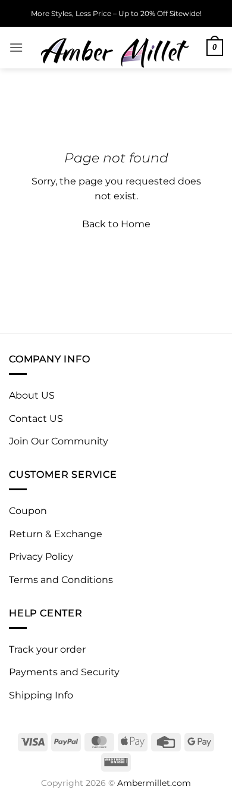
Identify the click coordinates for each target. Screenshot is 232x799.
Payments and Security (64, 672)
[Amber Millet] (114, 47)
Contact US (36, 418)
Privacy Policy (41, 556)
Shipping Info (41, 695)
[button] (16, 47)
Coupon (28, 510)
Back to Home (116, 224)
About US (32, 395)
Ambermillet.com (154, 783)
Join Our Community (58, 441)
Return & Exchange (55, 534)
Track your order (47, 649)
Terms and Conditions (61, 579)
